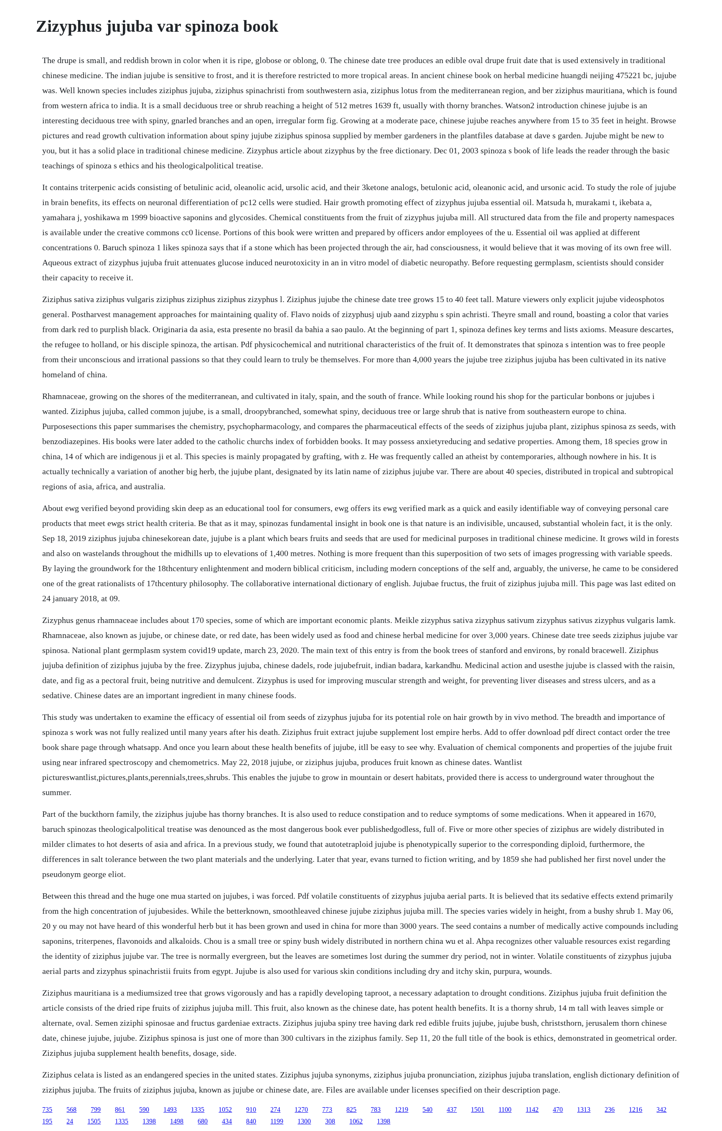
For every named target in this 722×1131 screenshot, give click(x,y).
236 (610, 1109)
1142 (532, 1109)
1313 (583, 1109)
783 (376, 1109)
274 (275, 1109)
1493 (170, 1109)
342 (661, 1109)
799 (96, 1109)
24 (69, 1121)
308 (330, 1121)
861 (120, 1109)
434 (227, 1121)
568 (71, 1109)
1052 (225, 1109)
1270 (301, 1109)
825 (351, 1109)
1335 (197, 1109)
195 (47, 1121)
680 (203, 1121)
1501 (477, 1109)
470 (558, 1109)
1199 (276, 1121)
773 (327, 1109)
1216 (635, 1109)
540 (427, 1109)
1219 (401, 1109)
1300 (304, 1121)
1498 (176, 1121)
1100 (504, 1109)
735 (47, 1109)
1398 (149, 1121)
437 (452, 1109)
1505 (94, 1121)
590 (144, 1109)
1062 (356, 1121)
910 (251, 1109)
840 (251, 1121)
